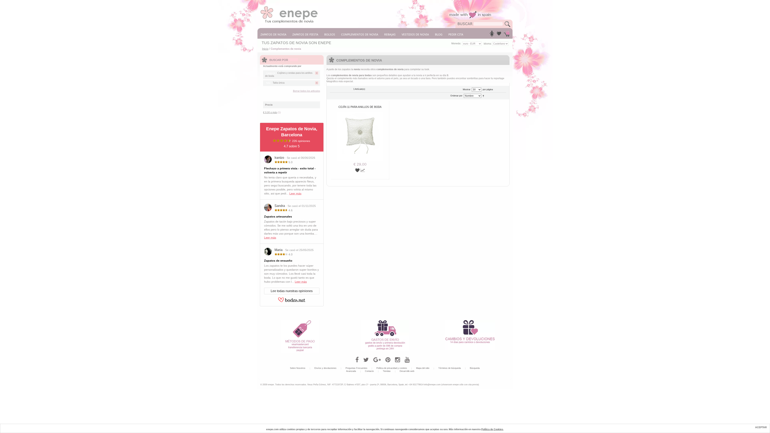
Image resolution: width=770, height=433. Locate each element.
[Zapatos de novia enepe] (289, 7)
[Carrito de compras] (507, 35)
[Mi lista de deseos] (499, 35)
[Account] (492, 35)
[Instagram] (397, 360)
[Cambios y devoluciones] (470, 321)
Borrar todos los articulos (306, 91)
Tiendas (387, 371)
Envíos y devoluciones (325, 368)
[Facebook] (357, 360)
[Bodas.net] (291, 301)
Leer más (295, 193)
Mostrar (466, 89)
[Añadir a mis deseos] (358, 170)
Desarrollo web (407, 371)
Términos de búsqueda (449, 368)
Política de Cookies (492, 429)
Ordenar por (456, 95)
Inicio (265, 48)
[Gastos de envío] (385, 321)
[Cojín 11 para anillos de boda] (360, 113)
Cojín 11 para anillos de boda (360, 106)
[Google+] (377, 360)
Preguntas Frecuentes (356, 368)
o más (270, 112)
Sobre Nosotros (297, 368)
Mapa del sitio (422, 368)
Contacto (369, 371)
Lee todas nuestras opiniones (292, 291)
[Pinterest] (387, 360)
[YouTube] (407, 360)
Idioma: (488, 43)
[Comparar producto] (363, 170)
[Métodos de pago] (300, 321)
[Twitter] (366, 360)
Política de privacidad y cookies (391, 368)
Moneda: (456, 43)
